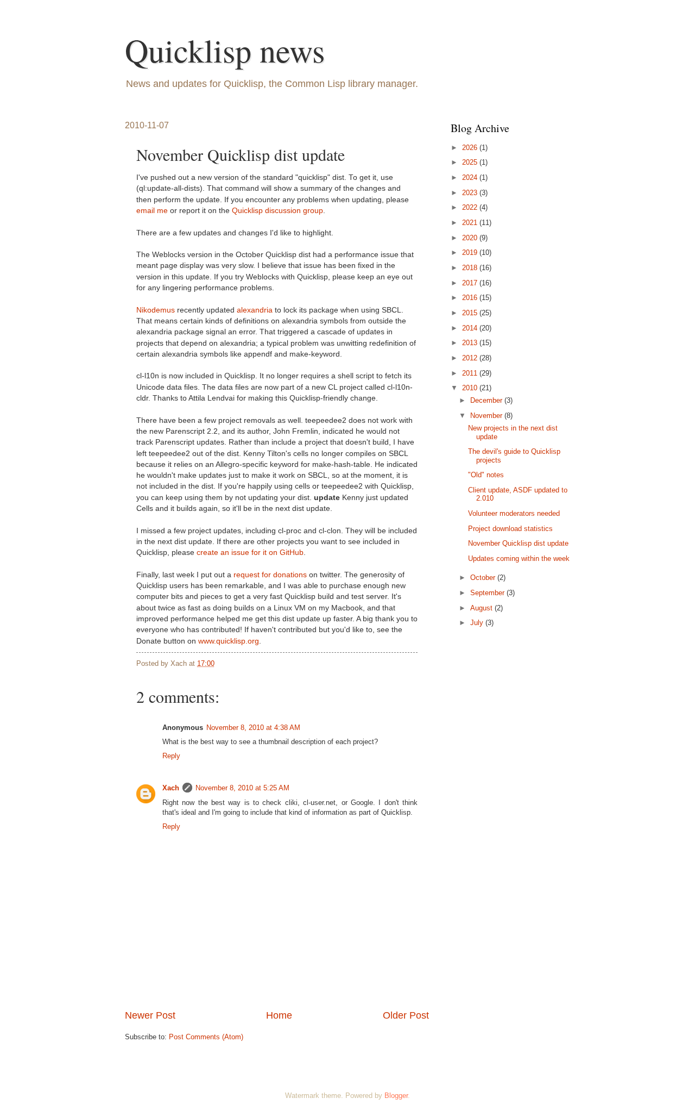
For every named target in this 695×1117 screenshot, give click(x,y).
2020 (470, 238)
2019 (470, 252)
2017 (470, 283)
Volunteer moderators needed (514, 513)
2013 (470, 343)
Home (279, 1015)
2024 (470, 177)
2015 (470, 313)
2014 (470, 328)
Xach (170, 788)
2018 (470, 268)
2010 (470, 388)
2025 (470, 162)
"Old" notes (486, 475)
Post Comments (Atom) (206, 1037)
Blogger (396, 1095)
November (487, 415)
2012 (470, 358)
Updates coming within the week (519, 558)
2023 (470, 193)
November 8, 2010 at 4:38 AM (253, 727)
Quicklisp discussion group (277, 211)
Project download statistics (510, 529)
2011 (470, 373)
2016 (470, 298)
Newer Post (150, 1015)
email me (152, 211)
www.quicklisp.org (228, 641)
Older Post (406, 1015)
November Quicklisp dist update (518, 543)
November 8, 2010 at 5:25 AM (242, 788)
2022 (470, 207)
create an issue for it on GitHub (250, 552)
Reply (171, 756)
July (477, 623)
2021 (470, 223)
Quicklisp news (225, 50)
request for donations (270, 575)
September (488, 593)
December (487, 400)
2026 (470, 147)
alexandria (255, 310)
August (482, 608)
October (483, 577)
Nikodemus (155, 310)
